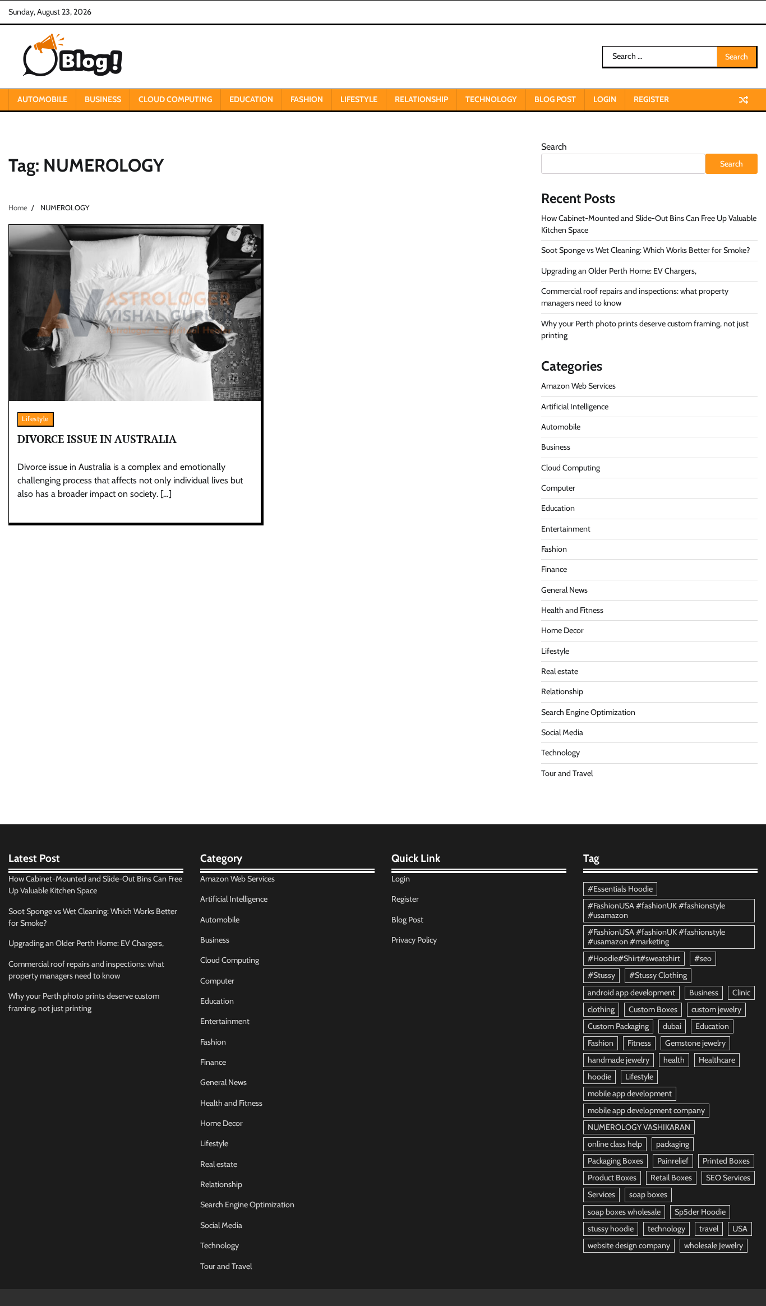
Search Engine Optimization (588, 712)
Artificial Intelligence (574, 407)
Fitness (639, 1043)
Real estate (559, 671)
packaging (672, 1144)
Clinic (741, 992)
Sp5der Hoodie (700, 1212)
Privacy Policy (414, 940)
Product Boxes (612, 1178)
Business (103, 99)
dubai (672, 1026)
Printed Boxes (726, 1161)
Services (601, 1194)
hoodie (599, 1077)
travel (708, 1229)
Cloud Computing (175, 99)
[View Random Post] (743, 99)
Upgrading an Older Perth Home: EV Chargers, (618, 271)
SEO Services (728, 1178)
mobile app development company (646, 1110)
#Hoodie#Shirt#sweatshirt (634, 958)
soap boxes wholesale (624, 1212)
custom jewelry (716, 1009)
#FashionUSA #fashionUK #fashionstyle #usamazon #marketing (656, 937)
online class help (615, 1144)
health (674, 1060)
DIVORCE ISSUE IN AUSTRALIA (97, 439)
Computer (558, 488)
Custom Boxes (653, 1009)
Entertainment (565, 529)
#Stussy (601, 975)
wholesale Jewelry (713, 1245)
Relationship (421, 99)
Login (604, 99)
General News (564, 590)
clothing (601, 1009)
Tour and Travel (567, 773)
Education (251, 99)
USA (739, 1229)
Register (651, 99)
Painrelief (673, 1161)
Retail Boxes (671, 1178)
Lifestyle (358, 99)
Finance (554, 569)
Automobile (42, 99)
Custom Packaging (618, 1026)
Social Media (562, 732)
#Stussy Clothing (658, 975)
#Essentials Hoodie (620, 889)
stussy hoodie (611, 1229)
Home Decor (562, 630)
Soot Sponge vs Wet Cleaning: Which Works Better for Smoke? (645, 250)
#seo (703, 958)
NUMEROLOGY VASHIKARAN (639, 1127)
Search (554, 146)
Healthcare (717, 1060)
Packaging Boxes (615, 1161)
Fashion (306, 99)
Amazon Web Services (578, 386)
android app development (631, 992)
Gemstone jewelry (695, 1043)
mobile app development (630, 1093)
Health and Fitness (572, 610)
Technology (491, 99)
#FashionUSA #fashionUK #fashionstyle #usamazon (656, 910)
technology (666, 1229)
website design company (629, 1245)
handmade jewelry (618, 1060)
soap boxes (648, 1194)
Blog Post (555, 99)
